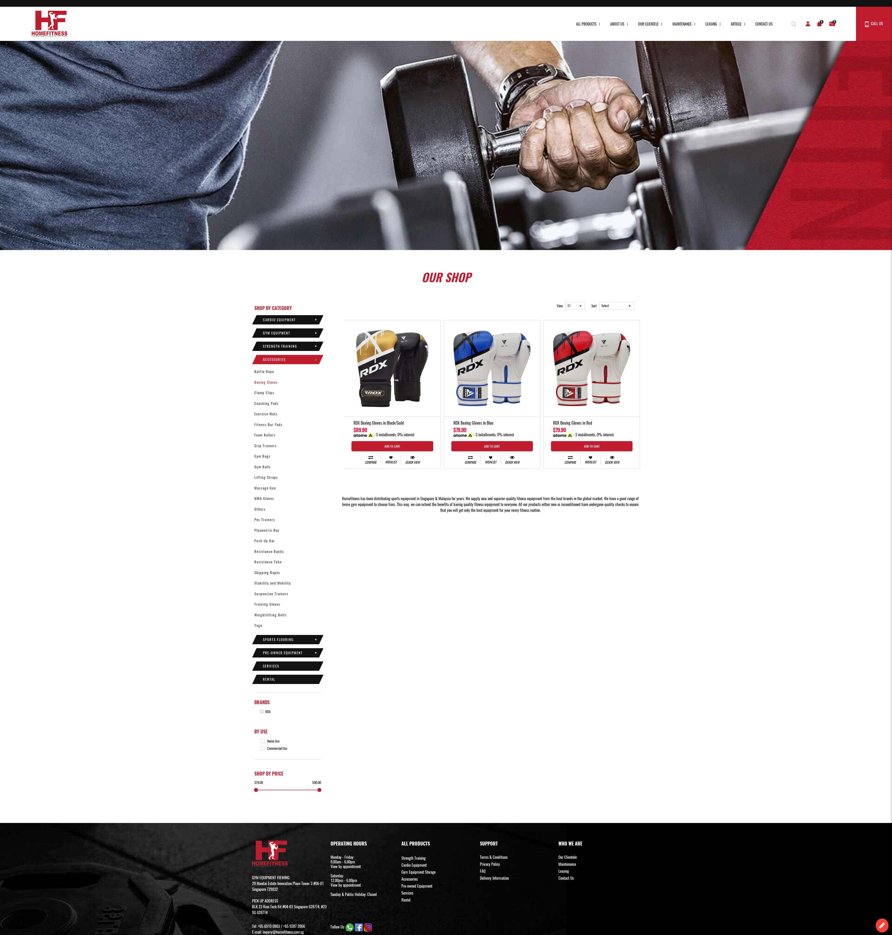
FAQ (482, 871)
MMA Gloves (264, 498)
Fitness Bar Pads (268, 424)
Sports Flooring (278, 639)
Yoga (258, 625)
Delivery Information (494, 878)
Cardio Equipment (279, 319)
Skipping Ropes (267, 572)
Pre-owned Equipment (283, 653)
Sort (594, 306)
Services (271, 666)
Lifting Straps (266, 477)
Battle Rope (264, 371)
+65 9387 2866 (294, 926)
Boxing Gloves (266, 382)
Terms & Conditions (494, 857)
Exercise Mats (266, 414)
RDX (268, 711)
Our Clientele (648, 24)
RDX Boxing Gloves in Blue (473, 423)
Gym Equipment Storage (418, 872)
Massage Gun (265, 488)
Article (736, 24)
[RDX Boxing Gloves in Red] (591, 368)
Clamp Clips (264, 392)
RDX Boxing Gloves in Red (572, 423)
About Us (617, 24)
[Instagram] (368, 927)
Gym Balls (262, 467)
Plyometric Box (266, 530)
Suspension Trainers (271, 593)
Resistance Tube (268, 562)
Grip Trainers (265, 445)
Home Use (273, 741)
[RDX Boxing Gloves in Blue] (492, 368)
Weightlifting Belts (270, 615)
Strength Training (280, 346)
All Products (586, 24)
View (560, 306)
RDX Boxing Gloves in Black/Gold (379, 423)
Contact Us (764, 24)
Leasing (711, 24)
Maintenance (682, 24)
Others (260, 509)
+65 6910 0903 (269, 926)
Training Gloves (267, 604)
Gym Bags (262, 456)
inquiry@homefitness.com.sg (283, 932)
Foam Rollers (265, 435)
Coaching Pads (266, 403)
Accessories (274, 359)
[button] (793, 23)
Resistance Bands (269, 551)
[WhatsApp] (350, 927)
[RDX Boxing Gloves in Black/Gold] (392, 368)
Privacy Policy (490, 864)
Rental (269, 679)
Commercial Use (277, 748)
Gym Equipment (276, 333)
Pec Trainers (264, 519)
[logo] (49, 24)
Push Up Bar (264, 541)
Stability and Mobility (272, 583)
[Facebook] (359, 927)
